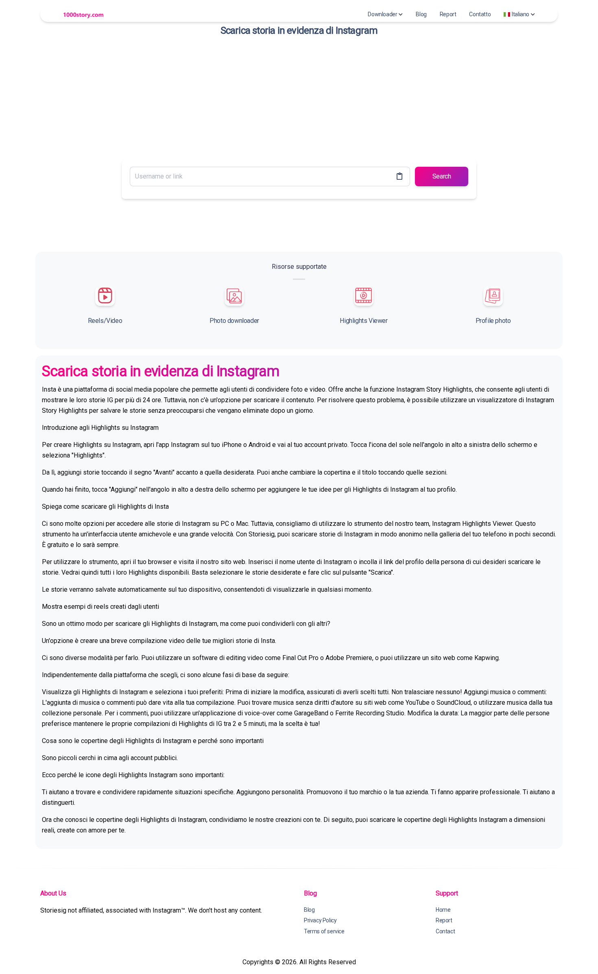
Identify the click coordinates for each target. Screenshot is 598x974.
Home (443, 909)
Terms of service (324, 931)
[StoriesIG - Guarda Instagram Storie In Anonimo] (83, 14)
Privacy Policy (320, 920)
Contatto (480, 14)
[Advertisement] (299, 97)
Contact (445, 931)
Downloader (382, 14)
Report (448, 14)
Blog (421, 14)
